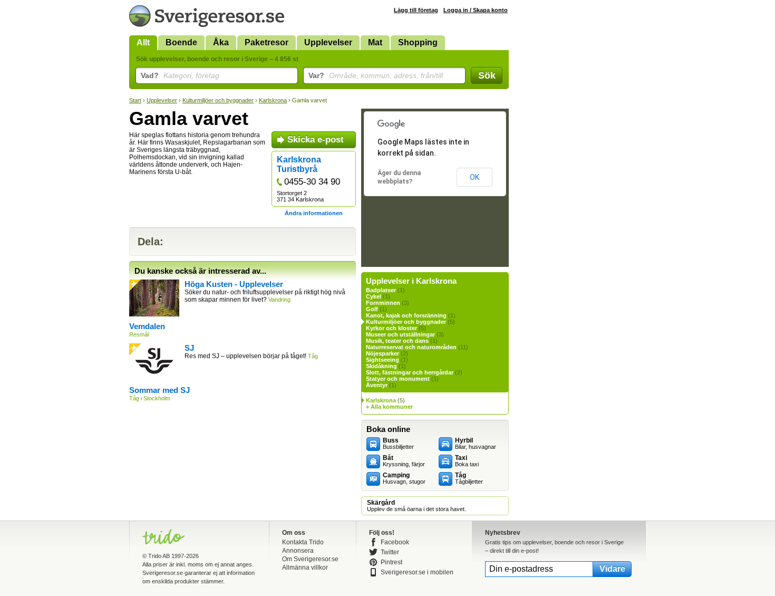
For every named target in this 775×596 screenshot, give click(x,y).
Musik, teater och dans (397, 341)
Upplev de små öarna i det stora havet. (416, 505)
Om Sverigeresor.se (310, 559)
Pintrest (391, 562)
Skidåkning (381, 366)
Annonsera (298, 550)
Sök (487, 75)
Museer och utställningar (400, 334)
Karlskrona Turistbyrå (299, 164)
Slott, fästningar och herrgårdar (409, 372)
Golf (372, 309)
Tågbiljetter (469, 478)
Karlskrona (273, 100)
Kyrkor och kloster (391, 328)
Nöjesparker (382, 353)
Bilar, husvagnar (475, 443)
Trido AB (159, 556)
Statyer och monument (398, 379)
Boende (181, 42)
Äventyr (377, 385)
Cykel (373, 296)
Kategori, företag (180, 75)
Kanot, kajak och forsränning (406, 315)
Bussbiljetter (398, 443)
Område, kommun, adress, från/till (375, 75)
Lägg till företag (416, 10)
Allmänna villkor (305, 567)
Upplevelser (328, 42)
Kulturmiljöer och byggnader (218, 100)
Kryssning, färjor (404, 461)
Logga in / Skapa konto (475, 10)
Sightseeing (382, 360)
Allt (143, 42)
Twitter (390, 552)
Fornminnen (383, 303)
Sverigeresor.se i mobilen (417, 572)
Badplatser (381, 290)
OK (474, 177)
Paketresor (266, 42)
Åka (221, 42)
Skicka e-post (315, 139)
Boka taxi (467, 461)
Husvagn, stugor (404, 478)
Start (135, 100)
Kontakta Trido (303, 542)
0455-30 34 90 (312, 182)
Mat (375, 42)
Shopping (418, 42)
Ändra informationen (314, 213)
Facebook (395, 542)
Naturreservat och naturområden (411, 347)
